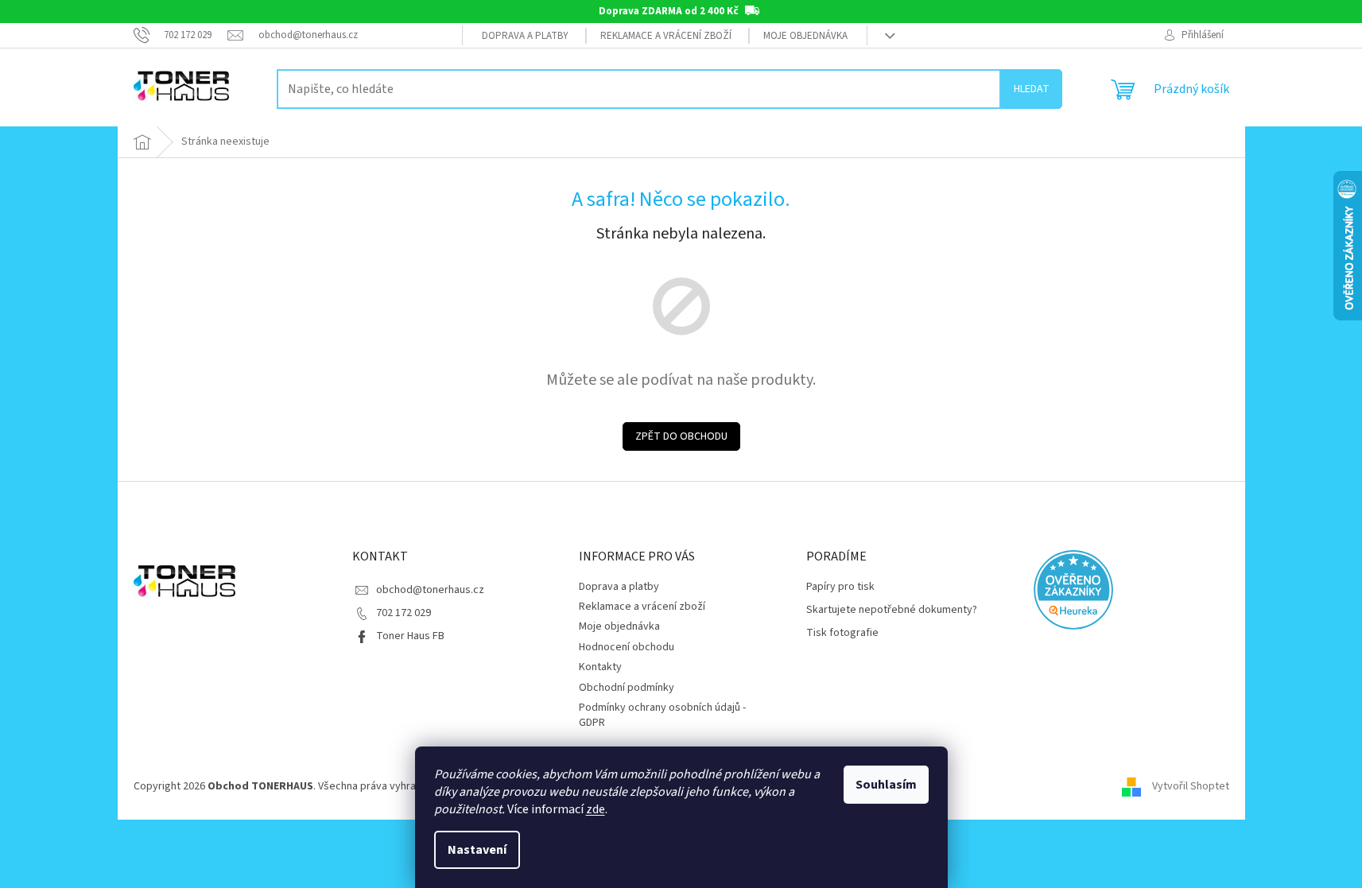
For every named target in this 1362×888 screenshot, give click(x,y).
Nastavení (477, 850)
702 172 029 (403, 613)
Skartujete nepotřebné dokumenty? (891, 610)
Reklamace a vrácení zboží (665, 36)
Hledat (1032, 89)
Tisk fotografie (842, 633)
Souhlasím (886, 784)
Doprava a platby (525, 36)
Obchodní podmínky (626, 688)
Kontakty (600, 667)
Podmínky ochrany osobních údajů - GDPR (662, 715)
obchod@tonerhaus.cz (430, 590)
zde (595, 809)
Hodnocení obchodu (626, 647)
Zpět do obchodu (681, 436)
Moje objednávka (805, 36)
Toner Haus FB (410, 636)
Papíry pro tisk (840, 587)
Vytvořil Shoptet (1190, 787)
